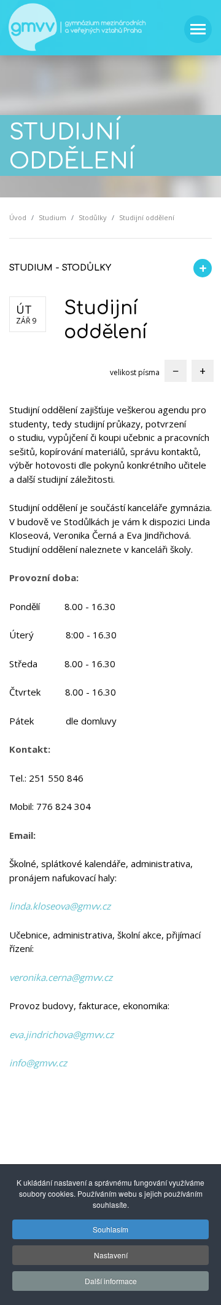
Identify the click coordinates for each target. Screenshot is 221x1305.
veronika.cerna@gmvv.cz (60, 977)
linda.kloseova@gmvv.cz (59, 906)
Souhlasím (110, 1229)
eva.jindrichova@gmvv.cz (61, 1034)
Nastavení (111, 1255)
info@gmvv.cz (38, 1063)
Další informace (111, 1280)
